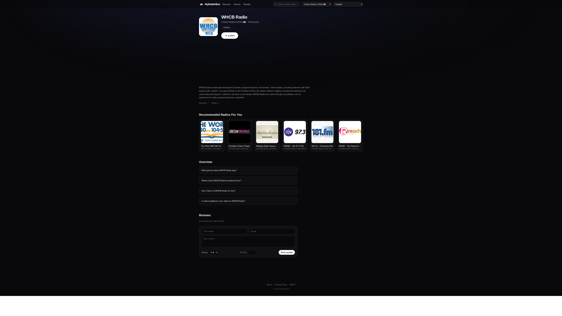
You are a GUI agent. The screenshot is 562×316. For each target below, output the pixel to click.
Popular (247, 4)
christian (226, 27)
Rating (205, 252)
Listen (231, 35)
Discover (227, 4)
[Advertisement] (281, 60)
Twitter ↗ (215, 103)
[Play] (219, 124)
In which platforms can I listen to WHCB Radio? (223, 201)
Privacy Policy (280, 284)
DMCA (292, 284)
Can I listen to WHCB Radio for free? (218, 191)
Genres (237, 4)
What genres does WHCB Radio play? (219, 170)
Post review (287, 252)
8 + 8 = (243, 252)
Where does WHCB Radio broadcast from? (221, 180)
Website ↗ (204, 103)
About (269, 284)
